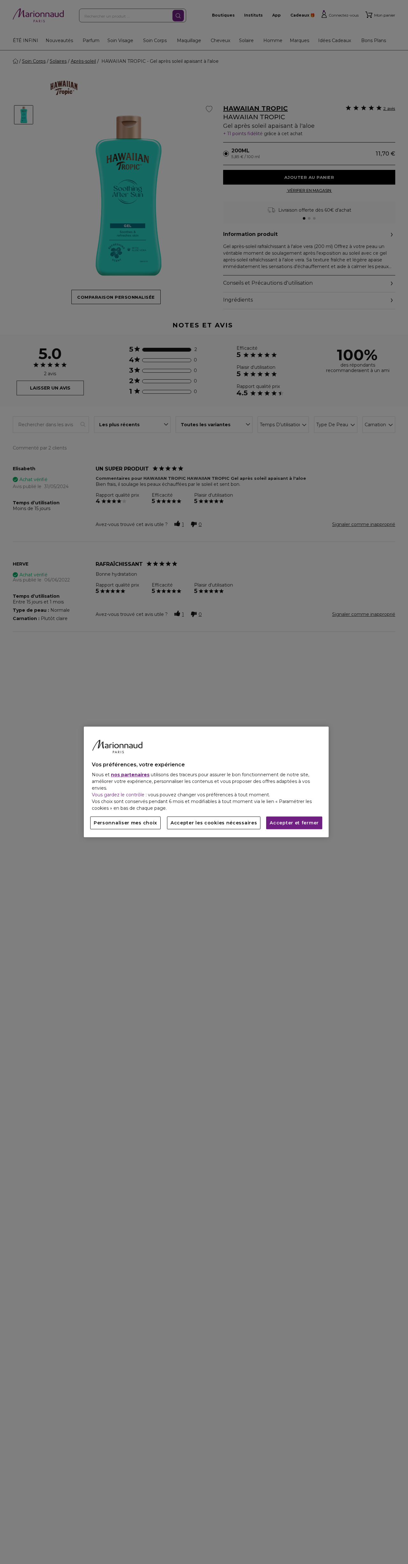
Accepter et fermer (294, 823)
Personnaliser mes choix (125, 823)
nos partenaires (130, 775)
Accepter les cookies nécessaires (214, 823)
